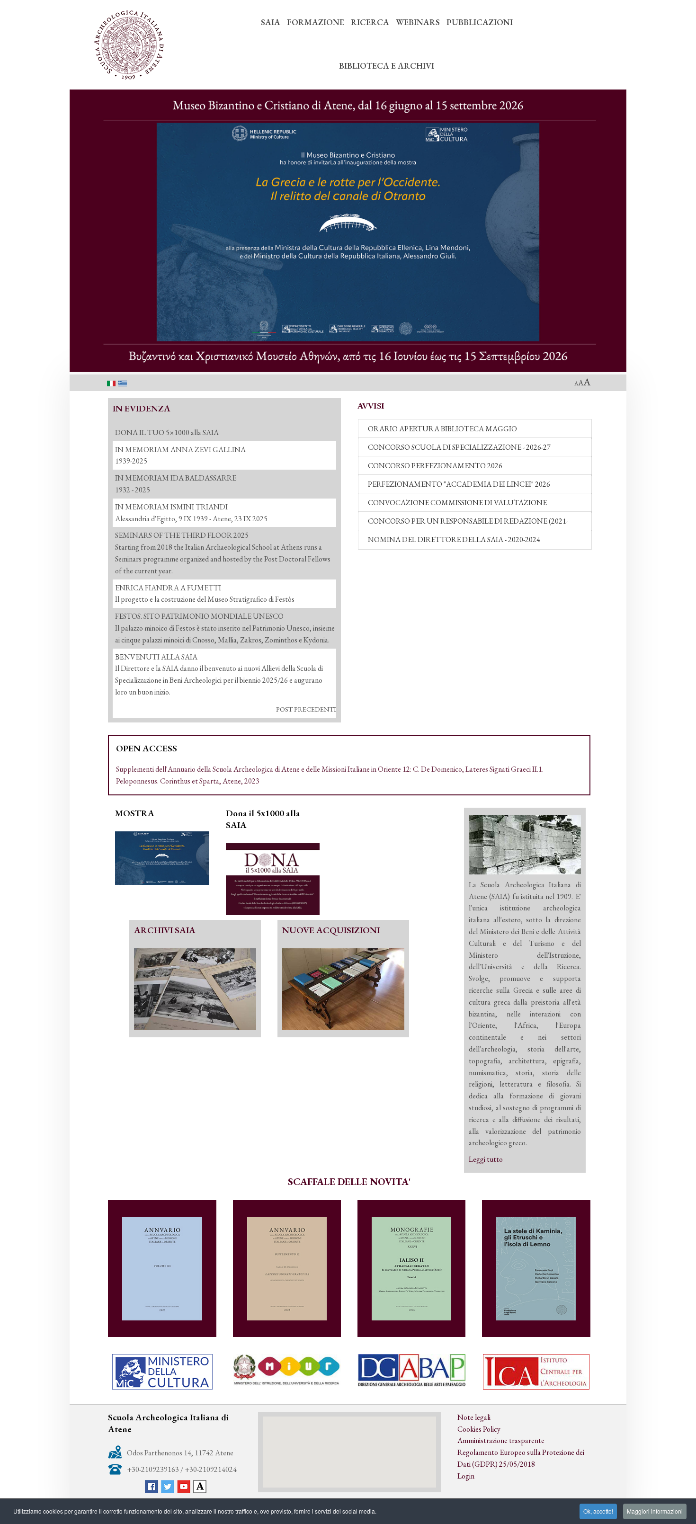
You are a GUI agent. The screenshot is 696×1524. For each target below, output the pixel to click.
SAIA (270, 22)
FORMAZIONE (315, 22)
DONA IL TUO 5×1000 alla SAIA (167, 432)
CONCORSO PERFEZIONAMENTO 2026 (435, 466)
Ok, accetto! (598, 1511)
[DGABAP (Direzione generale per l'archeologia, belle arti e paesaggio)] (411, 1370)
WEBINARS (418, 22)
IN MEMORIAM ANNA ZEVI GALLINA (180, 450)
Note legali (474, 1417)
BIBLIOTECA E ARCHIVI (386, 65)
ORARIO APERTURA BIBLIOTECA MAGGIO (442, 429)
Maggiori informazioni (655, 1511)
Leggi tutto (486, 1159)
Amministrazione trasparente (500, 1440)
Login (465, 1476)
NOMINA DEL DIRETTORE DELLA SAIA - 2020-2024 (454, 539)
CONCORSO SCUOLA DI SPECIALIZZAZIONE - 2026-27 (459, 447)
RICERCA (370, 22)
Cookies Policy (478, 1429)
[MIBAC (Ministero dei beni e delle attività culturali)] (162, 1372)
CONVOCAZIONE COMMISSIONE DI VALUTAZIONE (457, 503)
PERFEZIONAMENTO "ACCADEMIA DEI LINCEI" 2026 (459, 484)
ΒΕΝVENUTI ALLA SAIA (156, 657)
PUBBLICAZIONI (479, 22)
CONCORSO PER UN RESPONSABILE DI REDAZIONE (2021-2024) (468, 523)
